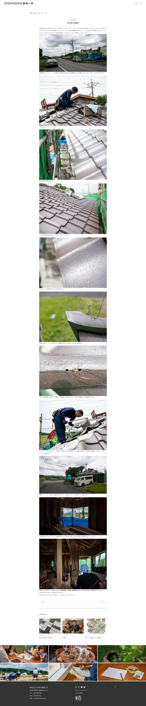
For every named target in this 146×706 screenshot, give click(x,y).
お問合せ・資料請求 (134, 702)
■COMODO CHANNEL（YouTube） (55, 594)
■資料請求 (42, 594)
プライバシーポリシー (81, 690)
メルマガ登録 (79, 693)
